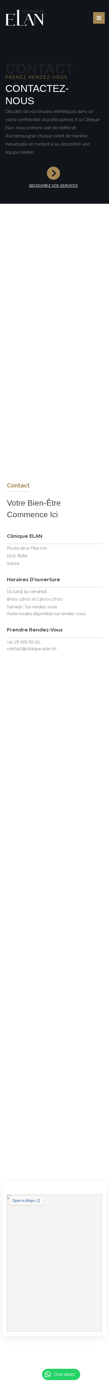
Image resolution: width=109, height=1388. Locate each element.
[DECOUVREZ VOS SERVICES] (53, 173)
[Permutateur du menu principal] (99, 18)
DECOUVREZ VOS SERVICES (53, 186)
